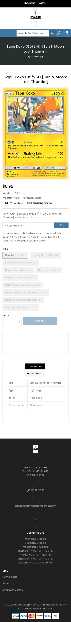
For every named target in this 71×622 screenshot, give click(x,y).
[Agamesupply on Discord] (35, 523)
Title (5, 249)
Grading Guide (42, 203)
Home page (9, 577)
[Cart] (66, 33)
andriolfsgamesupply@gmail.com (35, 505)
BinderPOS (46, 608)
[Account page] (59, 33)
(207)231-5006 (35, 490)
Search (6, 583)
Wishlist (43, 3)
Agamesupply (35, 56)
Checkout (29, 3)
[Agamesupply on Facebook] (35, 515)
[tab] (35, 366)
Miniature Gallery (12, 589)
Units (5, 315)
